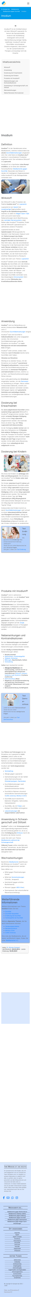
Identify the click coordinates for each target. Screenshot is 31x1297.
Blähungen (8, 660)
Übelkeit (7, 658)
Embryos (20, 833)
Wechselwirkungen (10, 90)
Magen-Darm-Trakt (22, 213)
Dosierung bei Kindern (11, 75)
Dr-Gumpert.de (5, 9)
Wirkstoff (7, 67)
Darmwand (24, 381)
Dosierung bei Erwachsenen (13, 73)
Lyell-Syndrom (16, 675)
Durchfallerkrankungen (14, 153)
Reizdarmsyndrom (11, 928)
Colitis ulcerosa (10, 796)
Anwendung (8, 70)
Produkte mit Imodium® (11, 78)
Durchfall (4, 171)
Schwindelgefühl (19, 656)
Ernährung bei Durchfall (13, 916)
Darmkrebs (21, 781)
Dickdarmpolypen (11, 781)
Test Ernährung (21, 549)
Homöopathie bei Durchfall (14, 918)
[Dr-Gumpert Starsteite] (4, 3)
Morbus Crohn (21, 796)
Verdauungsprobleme (12, 926)
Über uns (7, 1290)
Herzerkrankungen (18, 877)
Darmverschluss (10, 679)
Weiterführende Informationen (14, 93)
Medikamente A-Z (12, 940)
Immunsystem (18, 277)
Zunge (22, 623)
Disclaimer (14, 1290)
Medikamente (15, 9)
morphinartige (6, 209)
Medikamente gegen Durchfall (11, 11)
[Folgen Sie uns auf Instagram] (17, 1197)
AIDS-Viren (20, 887)
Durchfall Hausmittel (12, 913)
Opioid (15, 207)
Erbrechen (14, 658)
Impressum (7, 1292)
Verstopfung (9, 662)
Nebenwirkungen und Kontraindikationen (11, 82)
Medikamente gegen (20, 169)
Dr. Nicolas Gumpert (13, 947)
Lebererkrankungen (11, 811)
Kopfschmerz (9, 656)
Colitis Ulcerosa (10, 932)
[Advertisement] (15, 113)
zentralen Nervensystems (13, 220)
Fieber (20, 806)
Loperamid (22, 204)
